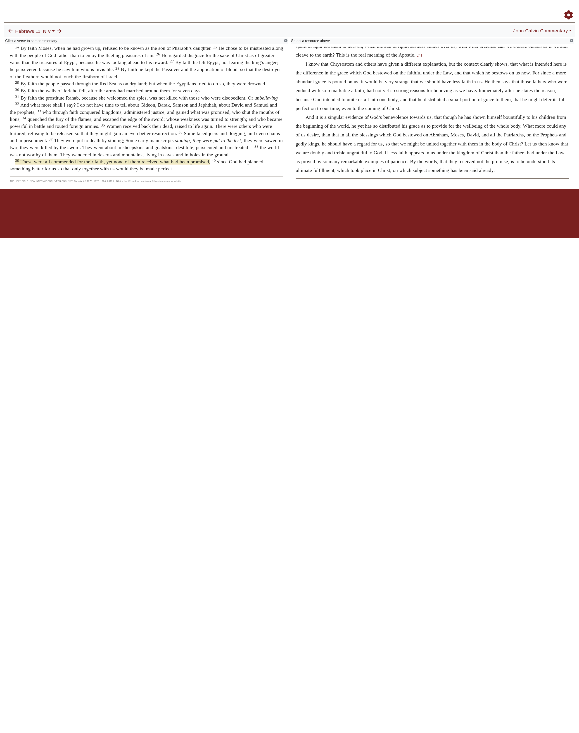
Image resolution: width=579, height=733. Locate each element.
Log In (551, 9)
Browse (428, 9)
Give (328, 204)
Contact (320, 204)
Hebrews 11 (27, 31)
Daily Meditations (494, 9)
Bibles (281, 204)
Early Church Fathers (458, 9)
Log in (252, 204)
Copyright (299, 204)
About (289, 204)
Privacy (309, 204)
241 (419, 55)
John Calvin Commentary (540, 30)
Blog (515, 9)
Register (566, 9)
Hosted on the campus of (266, 225)
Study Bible (532, 9)
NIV (47, 31)
